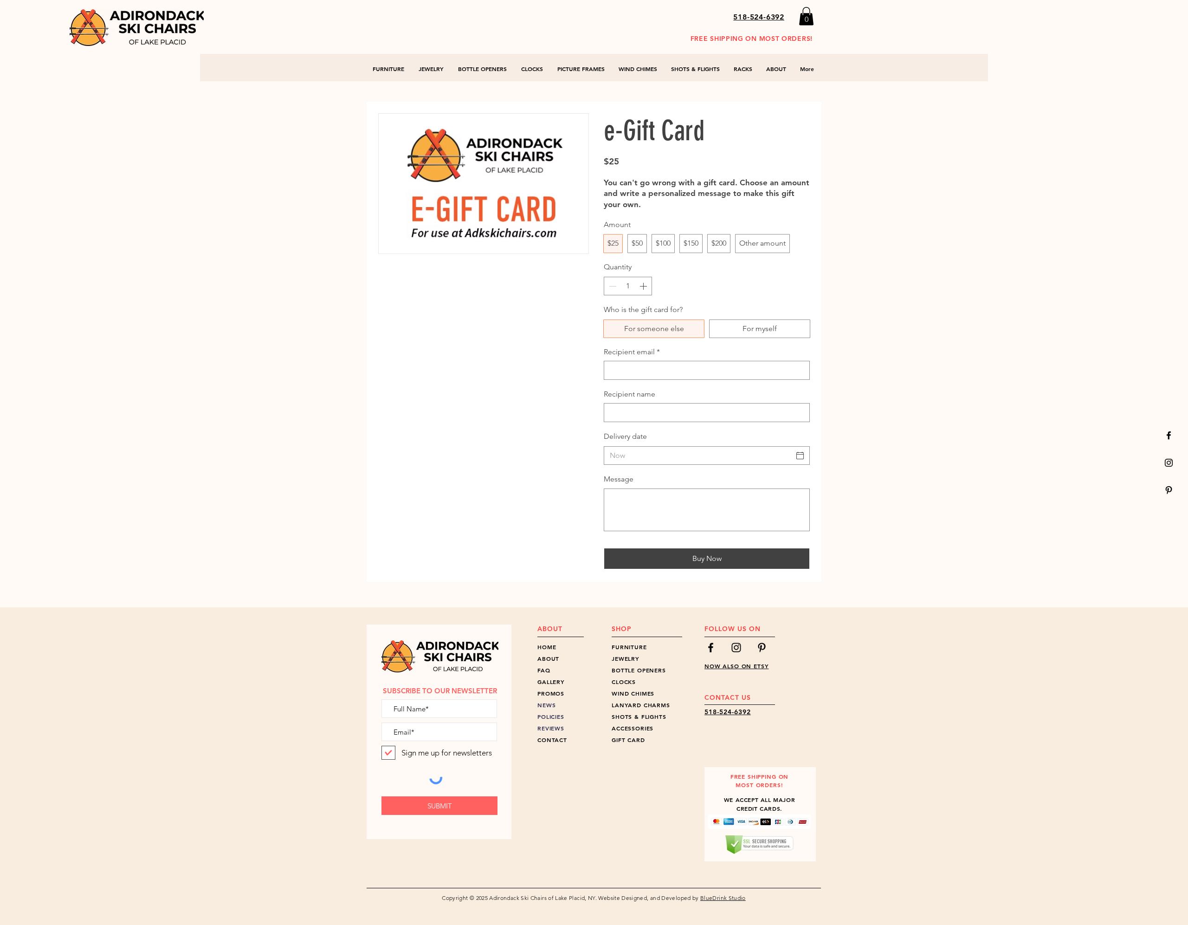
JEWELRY (625, 658)
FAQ (543, 670)
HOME (546, 647)
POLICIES (550, 716)
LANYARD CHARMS (641, 705)
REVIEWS (550, 728)
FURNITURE (629, 647)
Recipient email (632, 351)
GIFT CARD (628, 739)
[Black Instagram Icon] (1168, 462)
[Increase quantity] (644, 286)
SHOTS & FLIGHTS (639, 716)
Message (618, 479)
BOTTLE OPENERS (639, 670)
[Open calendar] (800, 455)
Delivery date (625, 436)
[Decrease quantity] (611, 286)
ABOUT (548, 658)
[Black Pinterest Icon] (1168, 490)
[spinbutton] (628, 286)
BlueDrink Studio (723, 897)
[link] (806, 16)
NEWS (546, 705)
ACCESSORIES (632, 728)
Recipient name (629, 394)
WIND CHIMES (633, 693)
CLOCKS (624, 681)
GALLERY (551, 681)
